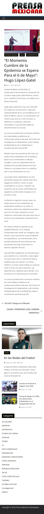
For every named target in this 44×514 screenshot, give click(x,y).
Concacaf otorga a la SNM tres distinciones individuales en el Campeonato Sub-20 (29, 400)
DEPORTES (6, 426)
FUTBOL (7, 353)
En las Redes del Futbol (19, 358)
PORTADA (5, 465)
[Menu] (3, 18)
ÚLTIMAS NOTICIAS (32, 55)
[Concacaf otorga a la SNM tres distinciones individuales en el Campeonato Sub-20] (9, 402)
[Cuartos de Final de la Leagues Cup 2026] (9, 386)
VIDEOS (5, 492)
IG (3, 445)
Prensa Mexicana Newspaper (27, 507)
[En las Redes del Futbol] (22, 338)
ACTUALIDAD (7, 422)
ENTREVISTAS (7, 429)
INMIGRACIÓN (7, 453)
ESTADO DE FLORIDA (10, 433)
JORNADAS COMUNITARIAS (12, 457)
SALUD (22, 55)
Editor (19, 85)
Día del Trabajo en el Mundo (17, 303)
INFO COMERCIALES (9, 449)
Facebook (5, 437)
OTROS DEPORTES (9, 461)
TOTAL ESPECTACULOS (10, 476)
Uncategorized (7, 488)
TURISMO (5, 480)
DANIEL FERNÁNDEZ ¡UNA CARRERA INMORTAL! (23, 311)
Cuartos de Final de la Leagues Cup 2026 (27, 384)
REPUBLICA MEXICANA (11, 55)
